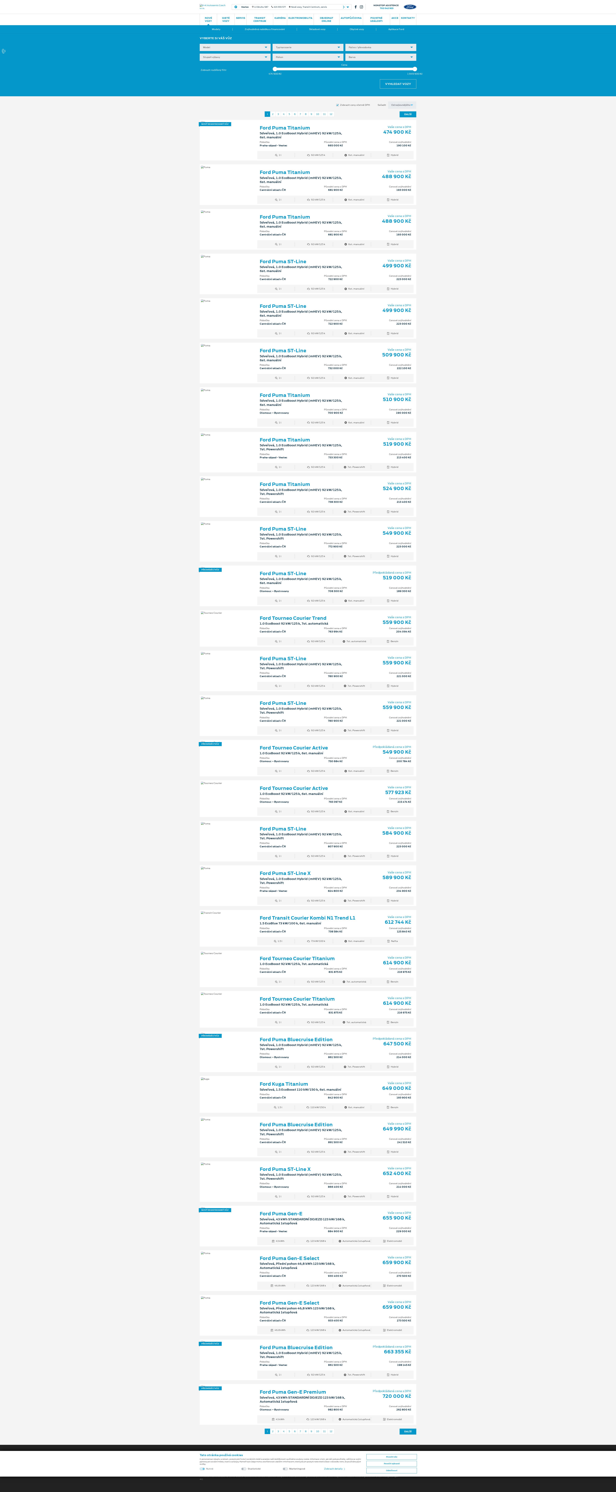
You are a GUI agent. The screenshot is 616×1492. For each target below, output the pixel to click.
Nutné (209, 1468)
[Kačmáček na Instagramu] (363, 7)
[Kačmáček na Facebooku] (357, 7)
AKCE (394, 18)
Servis (240, 18)
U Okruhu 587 (284, 7)
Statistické (254, 1468)
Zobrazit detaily (333, 1468)
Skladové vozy (317, 29)
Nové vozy (208, 19)
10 (317, 114)
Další (408, 114)
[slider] (275, 69)
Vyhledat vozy (398, 84)
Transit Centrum (259, 19)
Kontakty (408, 18)
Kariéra (280, 18)
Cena (344, 64)
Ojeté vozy (226, 19)
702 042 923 (387, 8)
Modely (216, 29)
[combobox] (235, 47)
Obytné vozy (357, 29)
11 (324, 114)
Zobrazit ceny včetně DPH (355, 105)
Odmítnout (391, 1470)
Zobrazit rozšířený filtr (214, 70)
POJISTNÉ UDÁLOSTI (376, 19)
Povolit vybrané (392, 1463)
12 (331, 114)
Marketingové (297, 1468)
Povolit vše (391, 1457)
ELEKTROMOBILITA (300, 18)
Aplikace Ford (396, 29)
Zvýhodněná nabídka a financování (265, 29)
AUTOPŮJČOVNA (351, 18)
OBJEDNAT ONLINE (326, 19)
